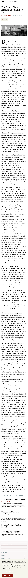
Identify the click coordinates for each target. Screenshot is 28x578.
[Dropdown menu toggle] (14, 544)
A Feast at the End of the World (13, 499)
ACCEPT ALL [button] (7, 575)
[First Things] (14, 1)
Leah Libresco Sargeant (8, 515)
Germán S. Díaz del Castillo (9, 529)
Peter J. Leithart (5, 501)
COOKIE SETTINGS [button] (9, 571)
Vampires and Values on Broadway (10, 513)
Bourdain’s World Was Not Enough (11, 526)
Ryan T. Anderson (6, 15)
